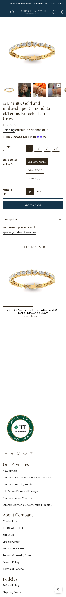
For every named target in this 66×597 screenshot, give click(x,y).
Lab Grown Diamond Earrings (20, 491)
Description (10, 219)
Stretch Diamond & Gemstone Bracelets (28, 505)
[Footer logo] (20, 428)
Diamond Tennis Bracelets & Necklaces (27, 477)
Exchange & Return (14, 548)
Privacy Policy (11, 562)
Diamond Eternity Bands (17, 484)
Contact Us (10, 521)
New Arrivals (10, 471)
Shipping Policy (12, 592)
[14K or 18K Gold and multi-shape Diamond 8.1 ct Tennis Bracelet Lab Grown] (33, 279)
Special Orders (12, 542)
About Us (8, 535)
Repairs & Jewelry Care (17, 555)
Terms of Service (13, 569)
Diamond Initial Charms (17, 498)
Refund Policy (11, 585)
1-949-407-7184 (13, 528)
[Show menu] (4, 12)
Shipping (9, 130)
